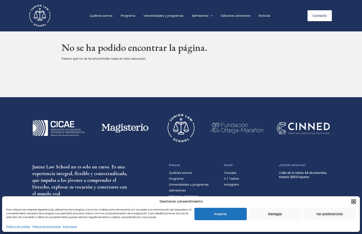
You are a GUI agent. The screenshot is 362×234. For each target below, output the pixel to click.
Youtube (230, 173)
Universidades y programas (163, 16)
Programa (128, 16)
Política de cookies (18, 226)
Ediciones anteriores (235, 16)
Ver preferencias (329, 214)
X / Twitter (231, 179)
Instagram (231, 184)
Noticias (264, 16)
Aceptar (220, 214)
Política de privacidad (46, 226)
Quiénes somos (101, 16)
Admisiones (200, 16)
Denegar (275, 214)
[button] (354, 201)
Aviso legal (70, 226)
